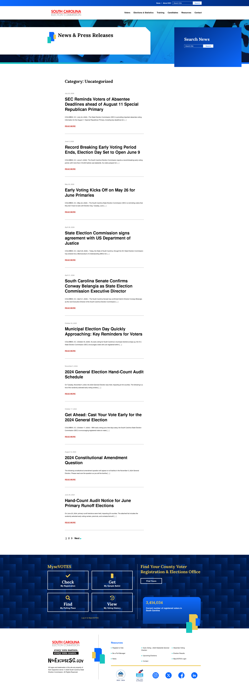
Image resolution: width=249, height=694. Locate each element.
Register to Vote (117, 648)
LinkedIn (194, 675)
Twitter (168, 675)
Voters (127, 12)
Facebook (181, 675)
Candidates (173, 12)
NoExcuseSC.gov (65, 660)
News (158, 3)
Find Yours (151, 581)
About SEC (167, 3)
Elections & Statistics (143, 12)
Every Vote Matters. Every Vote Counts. (65, 652)
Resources (186, 12)
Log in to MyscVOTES (90, 618)
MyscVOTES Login (179, 659)
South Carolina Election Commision (66, 13)
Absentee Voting (179, 648)
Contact (198, 12)
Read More (70, 126)
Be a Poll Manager (118, 653)
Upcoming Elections (150, 655)
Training (160, 12)
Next (77, 538)
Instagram (156, 675)
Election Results (179, 653)
